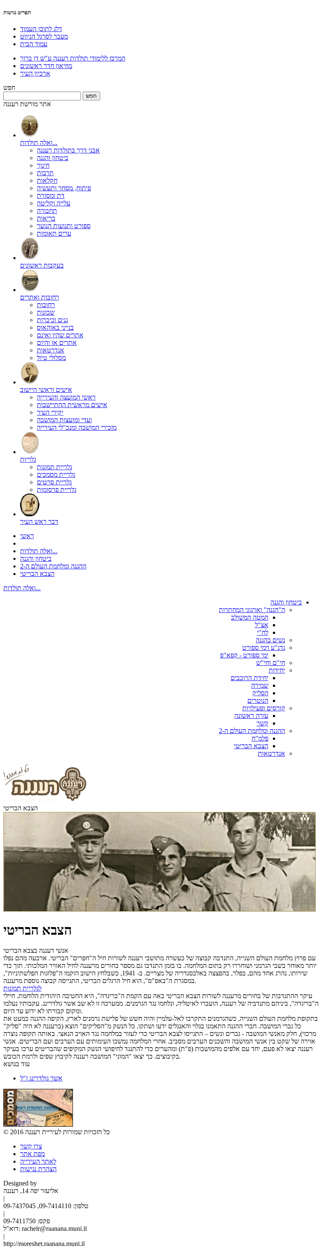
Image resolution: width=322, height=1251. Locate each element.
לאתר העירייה (38, 1161)
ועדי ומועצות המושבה (64, 419)
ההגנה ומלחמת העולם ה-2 (53, 566)
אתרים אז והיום (57, 342)
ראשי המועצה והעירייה (66, 397)
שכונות (46, 312)
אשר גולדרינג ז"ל (41, 1078)
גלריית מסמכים (56, 474)
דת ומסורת (51, 195)
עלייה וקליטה (53, 203)
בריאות (46, 218)
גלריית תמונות (54, 466)
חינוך (43, 165)
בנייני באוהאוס (55, 327)
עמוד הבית (33, 43)
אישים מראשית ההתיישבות (72, 404)
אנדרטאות (50, 350)
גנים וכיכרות (52, 319)
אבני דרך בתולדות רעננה (68, 150)
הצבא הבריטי (37, 573)
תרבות (45, 172)
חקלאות (47, 180)
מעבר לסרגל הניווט (44, 36)
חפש (9, 87)
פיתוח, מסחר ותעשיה (64, 188)
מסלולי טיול (51, 357)
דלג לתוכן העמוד (41, 28)
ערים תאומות (54, 233)
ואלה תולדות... (38, 551)
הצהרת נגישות (38, 1168)
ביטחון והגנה (52, 157)
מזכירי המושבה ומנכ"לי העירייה (77, 427)
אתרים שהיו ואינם (60, 335)
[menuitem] (169, 176)
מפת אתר (32, 1153)
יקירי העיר (50, 412)
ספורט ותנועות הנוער (64, 225)
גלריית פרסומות (56, 489)
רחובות (46, 304)
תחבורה (47, 210)
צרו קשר (31, 1146)
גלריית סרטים (54, 482)
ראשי (27, 535)
